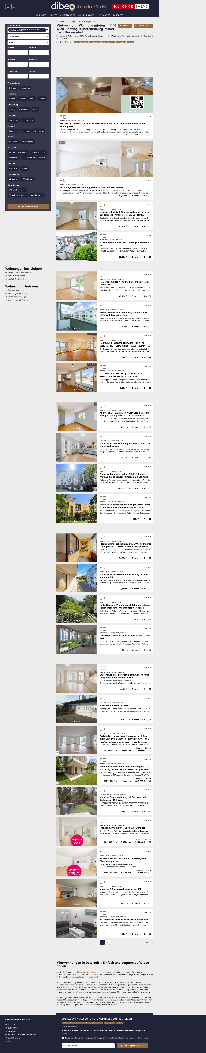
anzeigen (28, 206)
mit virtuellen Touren (16, 276)
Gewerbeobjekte (67, 15)
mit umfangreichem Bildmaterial (21, 272)
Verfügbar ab (13, 174)
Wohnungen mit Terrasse (18, 300)
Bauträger (118, 15)
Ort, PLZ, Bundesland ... (15, 25)
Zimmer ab (12, 71)
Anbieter (11, 163)
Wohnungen (41, 15)
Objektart (12, 147)
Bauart (11, 137)
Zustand (11, 126)
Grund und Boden (86, 15)
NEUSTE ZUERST (144, 26)
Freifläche (12, 94)
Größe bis (33, 59)
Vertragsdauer (14, 83)
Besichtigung (13, 185)
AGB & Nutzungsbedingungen (22, 1034)
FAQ (9, 1041)
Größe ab (11, 59)
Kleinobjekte (104, 15)
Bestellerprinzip (124, 997)
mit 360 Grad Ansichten (17, 279)
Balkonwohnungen (16, 290)
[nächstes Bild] (95, 216)
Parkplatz (12, 115)
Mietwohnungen (63, 989)
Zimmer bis (33, 71)
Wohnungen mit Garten (17, 293)
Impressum (13, 1028)
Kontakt (12, 1031)
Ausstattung (13, 104)
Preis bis (32, 47)
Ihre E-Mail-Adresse (68, 1041)
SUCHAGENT (126, 26)
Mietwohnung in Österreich (89, 972)
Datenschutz (14, 1038)
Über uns (12, 1024)
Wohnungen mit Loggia (17, 297)
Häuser (53, 15)
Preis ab (11, 47)
